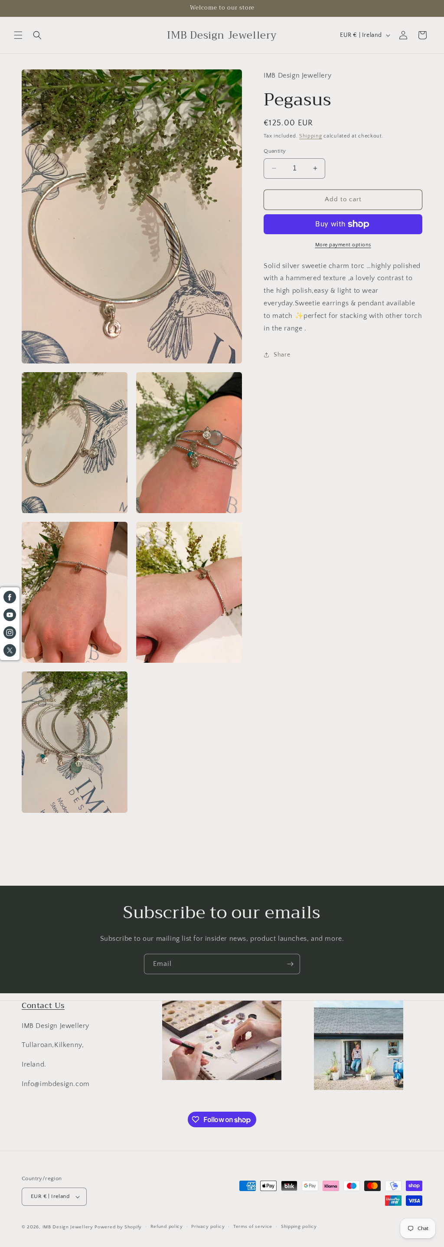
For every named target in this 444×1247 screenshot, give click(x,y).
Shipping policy (299, 1226)
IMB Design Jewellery (67, 1227)
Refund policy (166, 1226)
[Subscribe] (290, 964)
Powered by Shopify (118, 1227)
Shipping (310, 136)
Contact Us (43, 1005)
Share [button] (282, 354)
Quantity (275, 151)
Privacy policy (208, 1226)
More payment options (343, 245)
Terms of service (252, 1226)
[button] (18, 35)
